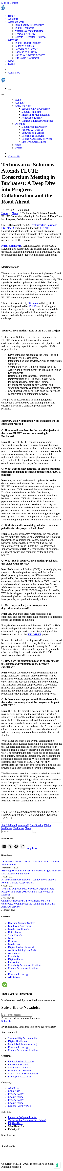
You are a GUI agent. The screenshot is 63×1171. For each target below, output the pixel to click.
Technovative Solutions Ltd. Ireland (27, 1120)
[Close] (2, 94)
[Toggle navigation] (9, 89)
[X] (2, 1140)
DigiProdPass (15, 1123)
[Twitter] (10, 848)
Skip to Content (9, 2)
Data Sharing (37, 825)
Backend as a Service (19, 1070)
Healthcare (18, 828)
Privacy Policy (16, 1093)
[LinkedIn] (4, 848)
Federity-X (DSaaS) (18, 1064)
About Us (13, 1087)
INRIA (33, 306)
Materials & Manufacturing (22, 1044)
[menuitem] (11, 15)
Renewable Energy (18, 1047)
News (15, 213)
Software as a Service (19, 1067)
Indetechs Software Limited (22, 1117)
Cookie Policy (15, 1096)
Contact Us (14, 72)
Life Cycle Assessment (20, 1076)
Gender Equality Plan (19, 1106)
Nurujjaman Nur (11, 245)
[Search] (34, 832)
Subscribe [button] (6, 1021)
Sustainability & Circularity (22, 1038)
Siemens (33, 303)
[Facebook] (16, 848)
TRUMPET (34, 634)
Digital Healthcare (17, 1041)
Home (4, 213)
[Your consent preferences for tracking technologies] (57, 1165)
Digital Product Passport (21, 1061)
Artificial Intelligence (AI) (15, 825)
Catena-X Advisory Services (23, 1073)
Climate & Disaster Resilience (24, 1050)
